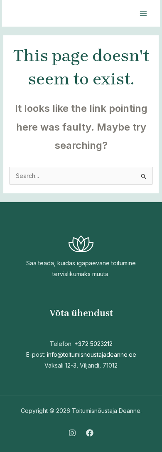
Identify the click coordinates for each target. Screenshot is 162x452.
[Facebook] (89, 433)
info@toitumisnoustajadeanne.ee (91, 354)
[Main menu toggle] (143, 13)
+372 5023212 (93, 343)
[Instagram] (72, 433)
